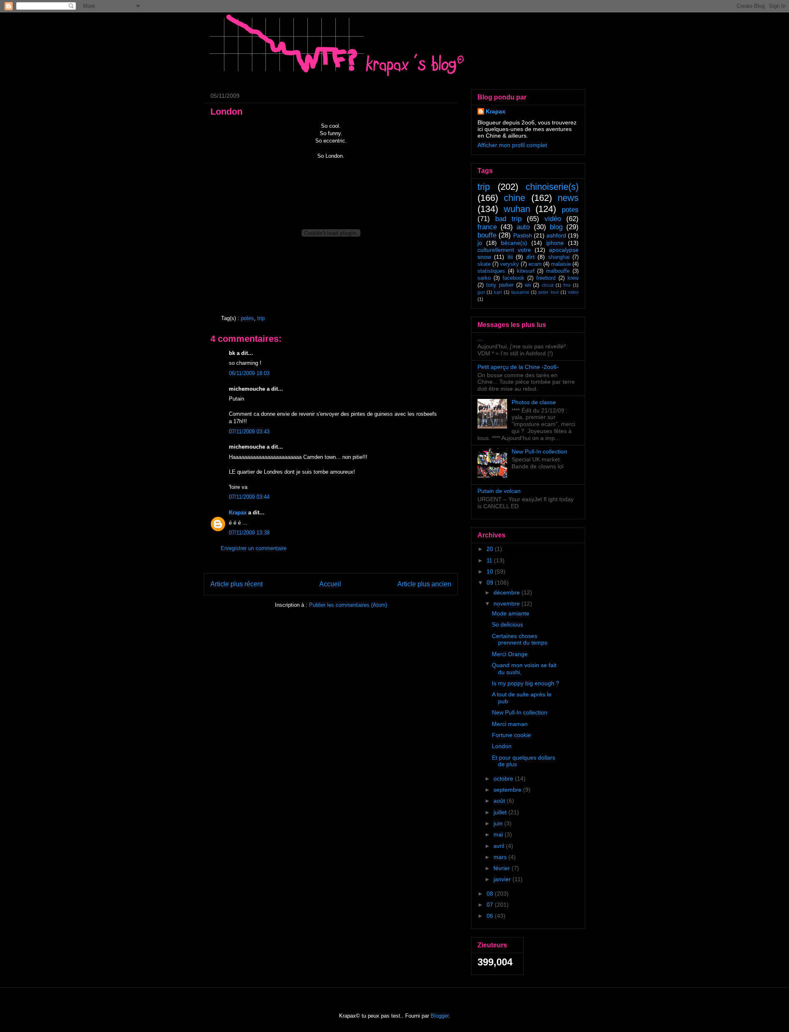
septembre (508, 789)
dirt (530, 256)
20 (491, 549)
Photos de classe (534, 402)
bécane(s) (514, 243)
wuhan (517, 209)
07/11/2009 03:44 (249, 497)
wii (528, 285)
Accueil (330, 583)
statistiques (491, 271)
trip (261, 318)
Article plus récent (236, 583)
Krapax (238, 512)
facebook (513, 278)
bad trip (508, 219)
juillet (501, 812)
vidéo (552, 219)
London (502, 746)
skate (484, 264)
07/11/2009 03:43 (249, 431)
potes (247, 318)
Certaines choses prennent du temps (519, 639)
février (503, 868)
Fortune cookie (511, 735)
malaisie (561, 264)
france (487, 227)
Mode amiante (510, 613)
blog (556, 227)
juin (499, 823)
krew (573, 278)
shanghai (559, 257)
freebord (546, 278)
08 (491, 893)
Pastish (522, 235)
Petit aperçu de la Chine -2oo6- (518, 367)
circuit (548, 285)
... (480, 338)
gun (481, 292)
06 (491, 915)
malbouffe (558, 271)
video (573, 292)
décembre (507, 592)
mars (501, 857)
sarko (484, 278)
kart (498, 292)
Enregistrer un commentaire (253, 548)
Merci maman (510, 724)
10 (491, 571)
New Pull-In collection (539, 451)
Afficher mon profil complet (512, 145)
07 (491, 904)
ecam (535, 264)
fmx (567, 285)
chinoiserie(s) (552, 187)
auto (523, 227)
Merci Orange (510, 654)
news (568, 198)
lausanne (520, 292)
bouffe (487, 235)
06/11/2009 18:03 (249, 373)
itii (510, 256)
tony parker (500, 285)
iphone (555, 243)
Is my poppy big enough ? (525, 683)
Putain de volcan (499, 491)
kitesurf (526, 271)
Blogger (439, 1016)
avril (500, 846)
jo (480, 243)
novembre (507, 603)
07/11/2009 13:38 (249, 533)
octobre (504, 778)
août (500, 800)
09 (491, 582)
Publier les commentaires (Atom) (348, 605)
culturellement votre (504, 249)
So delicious (507, 624)
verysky (509, 264)
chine (514, 198)
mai (499, 834)
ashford (556, 235)
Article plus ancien (424, 583)
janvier (503, 879)
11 (490, 560)
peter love (548, 292)
